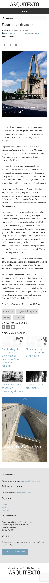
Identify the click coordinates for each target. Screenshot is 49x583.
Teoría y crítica (25, 34)
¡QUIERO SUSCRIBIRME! (15, 552)
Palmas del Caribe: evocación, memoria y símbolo (12, 388)
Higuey (6, 317)
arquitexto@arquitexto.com (31, 481)
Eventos (13, 34)
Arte (6, 34)
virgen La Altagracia (27, 311)
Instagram (5, 510)
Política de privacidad (24, 492)
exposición (8, 311)
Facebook (5, 504)
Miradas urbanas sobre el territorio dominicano (35, 352)
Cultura (36, 34)
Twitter (4, 507)
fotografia (19, 317)
